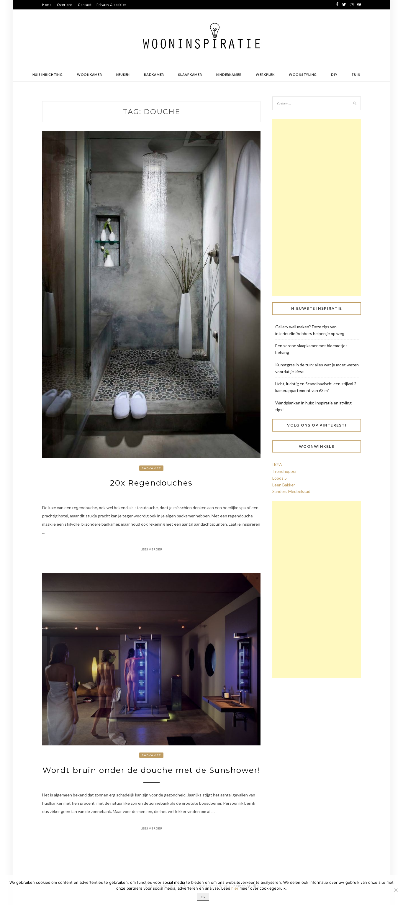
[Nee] (396, 890)
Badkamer (154, 74)
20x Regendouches (151, 483)
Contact (84, 4)
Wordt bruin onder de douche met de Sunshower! (151, 770)
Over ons (65, 4)
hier (234, 888)
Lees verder (151, 549)
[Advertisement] (316, 207)
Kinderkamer (229, 74)
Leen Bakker (283, 484)
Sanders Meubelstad (291, 491)
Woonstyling (303, 74)
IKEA (277, 464)
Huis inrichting (47, 74)
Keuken (123, 74)
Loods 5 (279, 478)
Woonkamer (89, 74)
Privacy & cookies (111, 4)
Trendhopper (284, 471)
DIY (334, 74)
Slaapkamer (190, 74)
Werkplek (265, 74)
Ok (203, 897)
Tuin (355, 74)
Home (47, 4)
